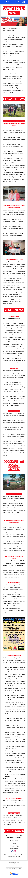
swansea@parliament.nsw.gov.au (15, 869)
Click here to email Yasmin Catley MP (14, 835)
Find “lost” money (15, 718)
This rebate (15, 688)
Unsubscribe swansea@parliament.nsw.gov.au (14, 867)
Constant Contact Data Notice (17, 868)
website (18, 574)
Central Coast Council (13, 676)
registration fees (15, 753)
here (12, 299)
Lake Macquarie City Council (17, 674)
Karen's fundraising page (15, 235)
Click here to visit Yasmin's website (14, 837)
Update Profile (8, 868)
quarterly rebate (15, 695)
